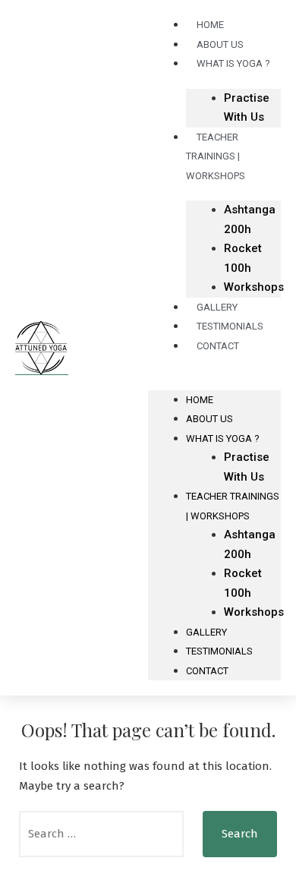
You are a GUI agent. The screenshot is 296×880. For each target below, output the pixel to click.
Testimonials (219, 651)
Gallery (206, 632)
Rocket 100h (243, 258)
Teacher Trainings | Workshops (215, 156)
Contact (218, 346)
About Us (209, 418)
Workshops (254, 287)
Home (199, 399)
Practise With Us (246, 108)
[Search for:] (101, 834)
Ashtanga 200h (250, 219)
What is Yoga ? (233, 63)
